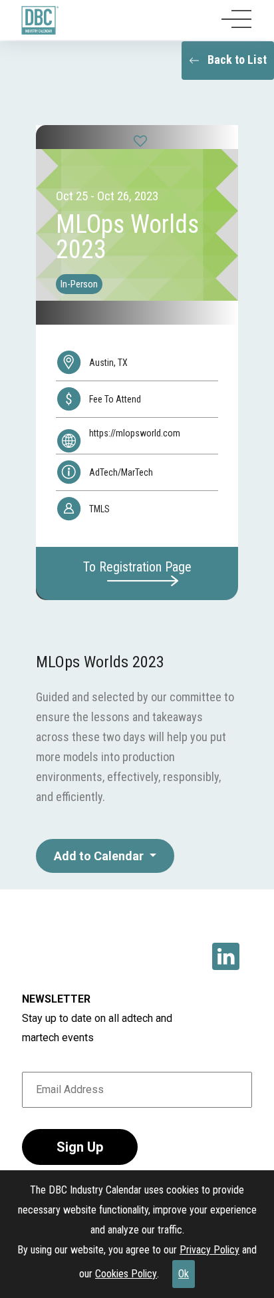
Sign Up (80, 1147)
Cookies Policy (126, 1273)
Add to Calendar (100, 856)
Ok (183, 1273)
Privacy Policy (209, 1249)
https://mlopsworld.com (134, 433)
